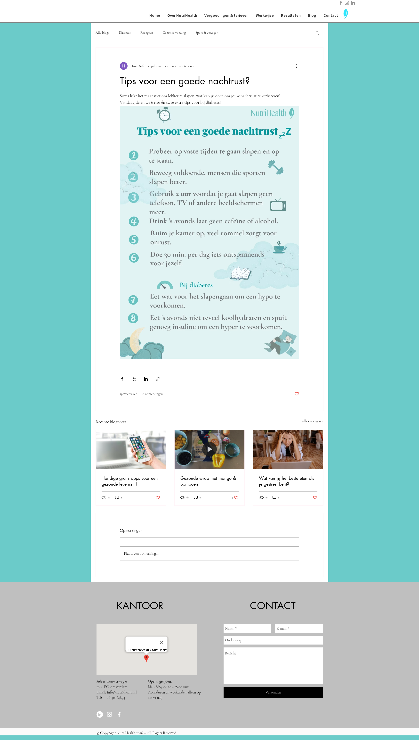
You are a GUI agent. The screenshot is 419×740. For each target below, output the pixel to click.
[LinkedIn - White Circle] (100, 714)
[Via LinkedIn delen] (146, 379)
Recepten (146, 33)
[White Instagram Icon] (109, 714)
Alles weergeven (312, 421)
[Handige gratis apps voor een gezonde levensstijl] (131, 449)
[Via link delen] (157, 379)
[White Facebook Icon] (119, 714)
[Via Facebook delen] (122, 379)
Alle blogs (102, 33)
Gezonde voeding (174, 33)
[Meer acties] (296, 66)
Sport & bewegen (206, 33)
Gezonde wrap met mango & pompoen (208, 481)
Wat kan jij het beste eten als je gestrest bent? (286, 481)
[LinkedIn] (353, 3)
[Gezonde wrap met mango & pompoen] (210, 449)
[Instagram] (347, 3)
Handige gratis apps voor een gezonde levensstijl (130, 481)
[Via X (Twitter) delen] (134, 379)
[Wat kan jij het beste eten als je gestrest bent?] (288, 449)
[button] (317, 33)
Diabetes (125, 33)
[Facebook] (341, 3)
